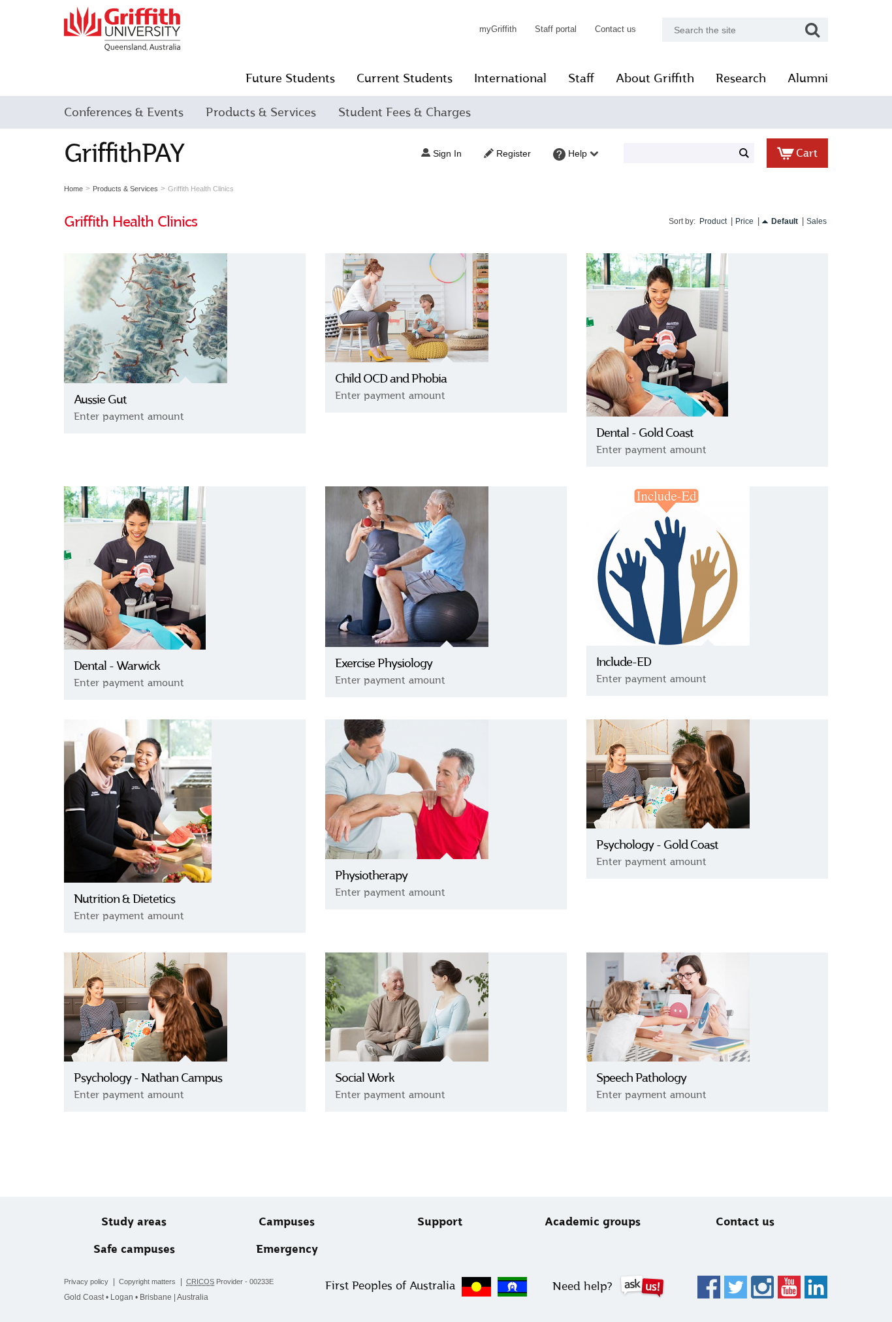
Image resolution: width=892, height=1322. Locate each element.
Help (577, 153)
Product (713, 221)
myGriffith (498, 29)
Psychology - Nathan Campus (148, 1077)
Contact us (615, 29)
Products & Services (261, 112)
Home (73, 189)
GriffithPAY (124, 153)
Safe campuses (134, 1249)
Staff (581, 78)
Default (784, 221)
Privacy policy (86, 1281)
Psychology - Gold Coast (657, 844)
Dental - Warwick (117, 665)
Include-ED (623, 662)
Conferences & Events (123, 112)
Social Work (364, 1077)
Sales (816, 221)
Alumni (808, 78)
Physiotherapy (371, 875)
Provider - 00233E (230, 1281)
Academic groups (593, 1221)
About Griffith (655, 78)
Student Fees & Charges (404, 112)
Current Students (405, 78)
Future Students (290, 78)
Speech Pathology (641, 1077)
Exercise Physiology (383, 663)
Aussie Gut (100, 399)
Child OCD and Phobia (391, 378)
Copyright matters (147, 1281)
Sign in (446, 153)
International (510, 78)
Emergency (287, 1249)
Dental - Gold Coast (644, 432)
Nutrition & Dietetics (124, 898)
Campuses (287, 1221)
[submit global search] (812, 30)
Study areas (134, 1221)
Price (744, 221)
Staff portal (556, 29)
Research (741, 78)
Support (439, 1221)
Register (512, 153)
